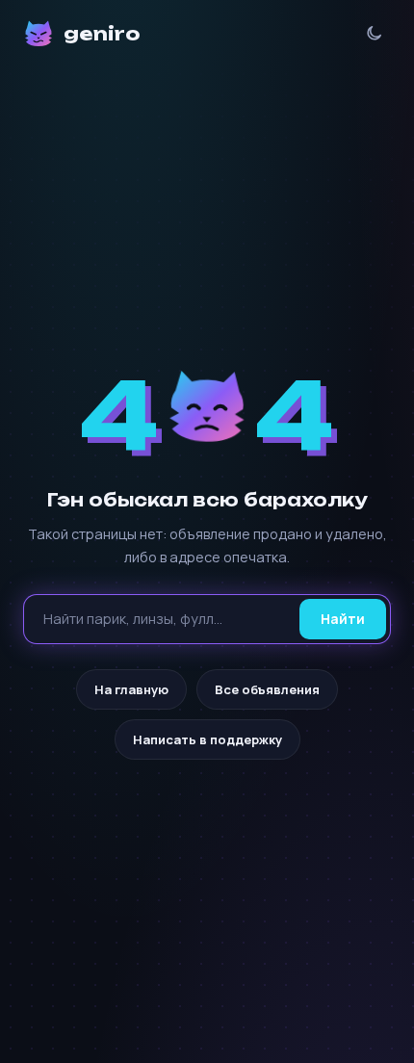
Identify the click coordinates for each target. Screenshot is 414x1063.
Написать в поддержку (207, 739)
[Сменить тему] (374, 33)
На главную (131, 689)
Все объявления (267, 689)
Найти (343, 618)
